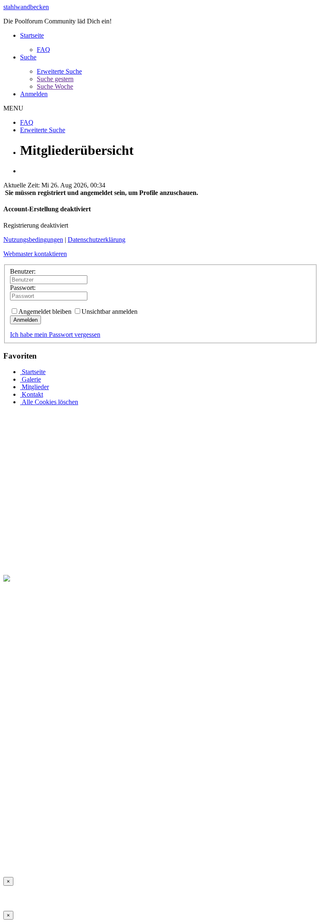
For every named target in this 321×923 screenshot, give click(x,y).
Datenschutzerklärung (96, 239)
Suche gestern (55, 78)
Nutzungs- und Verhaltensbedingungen (88, 858)
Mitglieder (34, 386)
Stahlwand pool (276, 858)
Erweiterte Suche (59, 71)
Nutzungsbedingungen (33, 239)
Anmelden (34, 93)
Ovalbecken (197, 858)
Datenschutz (160, 858)
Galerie (30, 379)
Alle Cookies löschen (49, 401)
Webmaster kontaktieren (35, 253)
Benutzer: (23, 271)
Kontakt (31, 394)
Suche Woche (55, 86)
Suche (28, 57)
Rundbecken (234, 858)
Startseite (32, 35)
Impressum (17, 858)
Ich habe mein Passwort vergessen (55, 334)
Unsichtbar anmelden (110, 311)
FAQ (43, 49)
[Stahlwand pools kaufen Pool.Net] (51, 578)
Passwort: (23, 287)
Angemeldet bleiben (44, 311)
